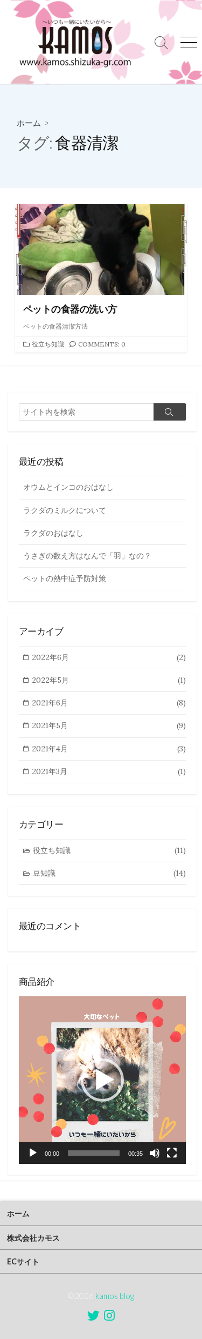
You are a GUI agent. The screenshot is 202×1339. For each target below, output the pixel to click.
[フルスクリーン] (171, 1153)
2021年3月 (109, 771)
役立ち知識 (48, 344)
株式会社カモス (33, 1237)
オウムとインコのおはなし (68, 487)
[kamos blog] (74, 42)
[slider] (94, 1153)
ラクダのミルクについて (64, 510)
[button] (102, 1080)
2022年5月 (109, 680)
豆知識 (109, 873)
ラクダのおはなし (53, 533)
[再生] (32, 1153)
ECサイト (23, 1261)
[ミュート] (154, 1153)
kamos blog (114, 1296)
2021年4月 (109, 749)
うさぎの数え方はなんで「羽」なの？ (87, 556)
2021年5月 (109, 725)
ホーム (29, 123)
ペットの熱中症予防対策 (64, 578)
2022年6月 (109, 657)
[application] (102, 1080)
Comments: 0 (102, 344)
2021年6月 (109, 703)
